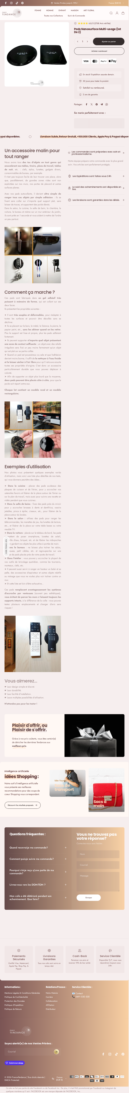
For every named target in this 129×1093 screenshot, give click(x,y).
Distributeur (50, 1005)
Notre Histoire (52, 989)
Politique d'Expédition (14, 1001)
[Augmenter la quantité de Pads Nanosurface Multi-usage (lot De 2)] (86, 41)
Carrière (49, 993)
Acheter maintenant (97, 51)
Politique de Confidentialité (16, 993)
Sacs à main (98, 800)
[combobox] (115, 3)
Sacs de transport (63, 784)
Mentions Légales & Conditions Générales (22, 989)
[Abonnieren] (56, 1048)
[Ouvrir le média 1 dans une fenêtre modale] (36, 53)
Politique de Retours (13, 1005)
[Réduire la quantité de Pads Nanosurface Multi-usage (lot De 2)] (75, 41)
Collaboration (51, 997)
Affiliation (50, 1001)
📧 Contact (77, 990)
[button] (6, 546)
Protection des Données (15, 997)
